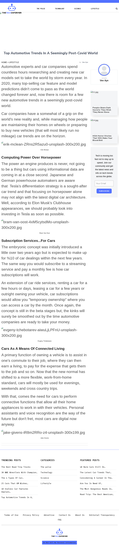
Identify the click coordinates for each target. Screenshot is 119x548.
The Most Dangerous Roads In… (96, 489)
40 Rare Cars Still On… (93, 467)
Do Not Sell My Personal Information (59, 543)
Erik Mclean (45, 150)
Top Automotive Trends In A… (17, 497)
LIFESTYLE (14, 62)
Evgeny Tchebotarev (45, 341)
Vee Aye (85, 62)
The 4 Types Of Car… (12, 478)
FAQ (59, 520)
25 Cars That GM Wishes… (14, 483)
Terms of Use (11, 515)
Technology (59, 9)
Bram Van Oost (45, 233)
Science (77, 9)
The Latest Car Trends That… (95, 472)
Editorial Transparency (102, 515)
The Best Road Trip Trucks (15, 467)
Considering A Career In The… (96, 478)
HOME (4, 62)
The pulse (41, 9)
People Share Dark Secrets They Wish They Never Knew (102, 109)
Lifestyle (95, 9)
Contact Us (65, 515)
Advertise (49, 515)
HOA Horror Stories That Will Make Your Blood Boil (102, 138)
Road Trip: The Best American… (97, 494)
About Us (79, 515)
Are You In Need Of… (91, 483)
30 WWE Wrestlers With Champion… (19, 472)
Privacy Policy (31, 515)
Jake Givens (44, 438)
